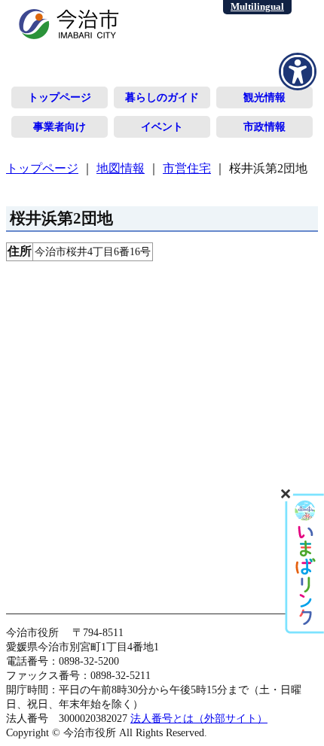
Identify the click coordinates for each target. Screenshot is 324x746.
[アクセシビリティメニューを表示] (297, 71)
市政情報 (264, 126)
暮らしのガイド (162, 97)
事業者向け (59, 126)
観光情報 (264, 97)
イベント (162, 126)
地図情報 (120, 168)
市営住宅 (187, 168)
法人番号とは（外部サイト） (198, 718)
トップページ (59, 97)
